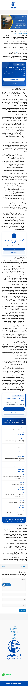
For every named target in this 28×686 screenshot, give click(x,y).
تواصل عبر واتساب (14, 83)
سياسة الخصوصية (14, 635)
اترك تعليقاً (25, 33)
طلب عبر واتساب (14, 252)
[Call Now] (3, 584)
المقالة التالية (3, 566)
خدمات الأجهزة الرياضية (14, 631)
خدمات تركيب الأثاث (18, 33)
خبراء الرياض (18, 51)
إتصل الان (14, 638)
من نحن (14, 637)
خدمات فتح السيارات (14, 632)
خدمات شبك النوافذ (14, 629)
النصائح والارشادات (14, 634)
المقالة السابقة (24, 566)
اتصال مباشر (14, 249)
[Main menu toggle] (2, 5)
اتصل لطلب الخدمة (14, 79)
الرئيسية (14, 626)
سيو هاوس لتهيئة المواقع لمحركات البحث (13, 683)
